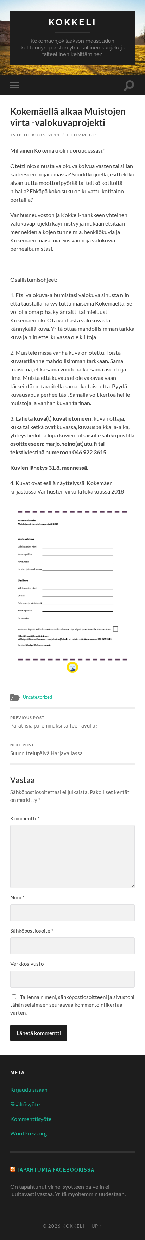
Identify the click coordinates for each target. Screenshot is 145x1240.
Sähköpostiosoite (31, 930)
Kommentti (24, 818)
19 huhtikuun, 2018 (34, 135)
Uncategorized (37, 697)
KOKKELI (72, 21)
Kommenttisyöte (30, 1118)
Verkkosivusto (27, 963)
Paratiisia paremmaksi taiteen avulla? (53, 722)
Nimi (17, 897)
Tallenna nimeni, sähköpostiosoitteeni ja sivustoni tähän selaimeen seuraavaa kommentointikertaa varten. (72, 1005)
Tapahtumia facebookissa (55, 1170)
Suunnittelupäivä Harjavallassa (46, 749)
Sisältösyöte (25, 1104)
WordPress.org (28, 1133)
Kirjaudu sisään (29, 1089)
